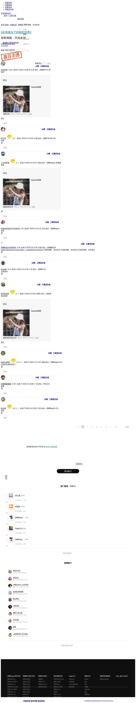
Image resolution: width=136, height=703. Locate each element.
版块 (7, 25)
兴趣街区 (13, 25)
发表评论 (79, 464)
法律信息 (61, 699)
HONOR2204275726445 (10, 229)
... (110, 426)
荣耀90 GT (26, 694)
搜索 (2, 50)
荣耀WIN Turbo (42, 684)
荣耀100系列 (26, 692)
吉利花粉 (4, 70)
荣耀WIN (40, 679)
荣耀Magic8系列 (12, 681)
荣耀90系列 (26, 697)
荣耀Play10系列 (58, 686)
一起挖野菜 (5, 163)
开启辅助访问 (6, 13)
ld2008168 (5, 294)
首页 (24, 24)
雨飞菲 (3, 138)
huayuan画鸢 (36, 87)
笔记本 (86, 679)
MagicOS (71, 679)
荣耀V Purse (57, 694)
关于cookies (55, 699)
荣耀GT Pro (57, 689)
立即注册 (12, 16)
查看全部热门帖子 (67, 645)
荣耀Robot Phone (59, 679)
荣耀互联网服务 (104, 679)
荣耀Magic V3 (11, 692)
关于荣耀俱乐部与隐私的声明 (43, 699)
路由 (85, 692)
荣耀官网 (8, 3)
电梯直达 (38, 63)
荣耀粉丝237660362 (8, 247)
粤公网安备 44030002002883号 (92, 701)
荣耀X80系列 (57, 681)
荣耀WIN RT (41, 681)
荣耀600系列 (26, 679)
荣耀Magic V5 (11, 684)
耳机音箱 (87, 689)
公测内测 (71, 681)
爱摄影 (20, 25)
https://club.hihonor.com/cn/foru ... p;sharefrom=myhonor (22, 250)
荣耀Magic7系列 (12, 689)
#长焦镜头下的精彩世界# (16, 32)
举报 (5, 123)
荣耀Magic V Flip (12, 697)
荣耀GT (56, 692)
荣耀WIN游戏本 (42, 686)
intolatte (4, 269)
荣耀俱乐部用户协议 (29, 699)
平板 (85, 681)
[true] (27, 50)
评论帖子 (68, 471)
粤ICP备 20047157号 (107, 701)
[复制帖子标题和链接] (11, 43)
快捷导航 (20, 19)
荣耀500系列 (26, 681)
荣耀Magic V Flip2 (12, 686)
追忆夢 (3, 408)
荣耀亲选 (8, 7)
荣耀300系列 (26, 686)
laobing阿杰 (5, 362)
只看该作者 (44, 66)
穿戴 (85, 684)
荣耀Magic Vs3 (11, 694)
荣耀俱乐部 (9, 9)
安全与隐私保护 (73, 684)
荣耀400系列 (26, 684)
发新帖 (127, 426)
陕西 (30, 114)
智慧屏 (86, 686)
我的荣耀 (71, 686)
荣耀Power (57, 684)
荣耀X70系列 (57, 697)
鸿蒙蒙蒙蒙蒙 (6, 384)
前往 (49, 63)
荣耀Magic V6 (11, 679)
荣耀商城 (8, 5)
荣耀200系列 (26, 689)
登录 (5, 16)
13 (116, 426)
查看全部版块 (67, 553)
